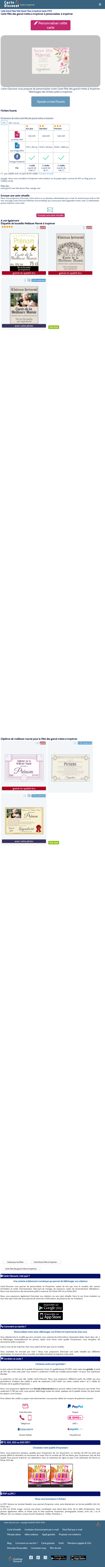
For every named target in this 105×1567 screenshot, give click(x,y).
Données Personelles (17, 1548)
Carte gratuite (48, 1543)
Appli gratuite (48, 1534)
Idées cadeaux (31, 1534)
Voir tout (54, 327)
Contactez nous (38, 1548)
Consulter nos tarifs (46, 174)
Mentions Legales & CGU (79, 1543)
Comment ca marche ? (26, 1543)
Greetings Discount (17, 1560)
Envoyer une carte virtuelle (50, 215)
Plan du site (55, 1548)
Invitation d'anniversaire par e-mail (42, 1529)
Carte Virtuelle (14, 1529)
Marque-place (14, 1534)
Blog (9, 1543)
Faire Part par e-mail (72, 1529)
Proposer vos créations (70, 1534)
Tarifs (61, 1543)
